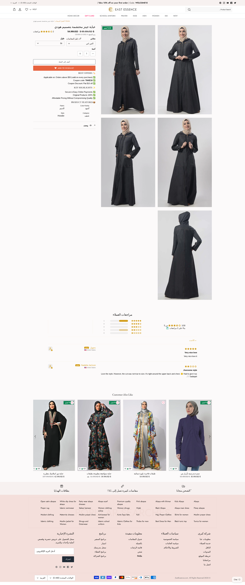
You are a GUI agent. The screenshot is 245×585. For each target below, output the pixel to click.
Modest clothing (47, 514)
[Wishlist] (26, 9)
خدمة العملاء (205, 543)
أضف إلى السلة (64, 62)
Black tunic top (181, 521)
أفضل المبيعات (59, 21)
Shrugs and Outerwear (83, 522)
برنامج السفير (100, 539)
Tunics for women (201, 521)
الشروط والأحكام (171, 547)
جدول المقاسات (135, 539)
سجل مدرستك (100, 547)
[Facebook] (231, 3)
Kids (135, 16)
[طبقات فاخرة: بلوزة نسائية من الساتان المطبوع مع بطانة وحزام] (144, 435)
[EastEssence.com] (122, 9)
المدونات (207, 551)
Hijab (138, 508)
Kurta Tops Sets (123, 514)
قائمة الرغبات (136, 547)
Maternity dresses (67, 514)
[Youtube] (228, 3)
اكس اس (89, 43)
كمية (93, 49)
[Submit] (189, 9)
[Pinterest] (220, 3)
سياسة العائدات (172, 543)
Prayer (124, 16)
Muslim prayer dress (202, 514)
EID (166, 16)
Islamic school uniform (103, 522)
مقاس (92, 38)
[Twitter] (235, 3)
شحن (140, 551)
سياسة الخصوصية (171, 539)
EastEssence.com (181, 578)
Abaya (196, 501)
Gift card (89, 16)
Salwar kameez (85, 508)
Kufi (137, 514)
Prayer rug (45, 508)
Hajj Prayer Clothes (163, 514)
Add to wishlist (66, 68)
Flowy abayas (199, 508)
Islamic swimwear (67, 508)
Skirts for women (181, 514)
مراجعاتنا (207, 560)
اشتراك (68, 559)
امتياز (103, 543)
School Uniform (107, 16)
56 (61, 43)
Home (68, 21)
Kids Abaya (179, 501)
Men (144, 16)
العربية (15, 3)
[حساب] (19, 9)
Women (155, 16)
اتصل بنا (207, 564)
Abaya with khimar (163, 501)
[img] (191, 349)
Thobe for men (142, 521)
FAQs (139, 556)
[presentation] (35, 436)
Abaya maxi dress (182, 508)
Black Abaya (160, 508)
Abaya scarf (103, 501)
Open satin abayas (48, 501)
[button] (136, 321)
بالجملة (139, 543)
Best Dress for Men (163, 521)
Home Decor (73, 16)
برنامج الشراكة (99, 556)
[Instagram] (224, 3)
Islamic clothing (47, 521)
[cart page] (14, 9)
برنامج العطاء (100, 551)
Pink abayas (141, 501)
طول (62, 38)
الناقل (208, 547)
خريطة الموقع (205, 556)
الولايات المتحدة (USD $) (29, 3)
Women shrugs (123, 508)
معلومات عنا (205, 539)
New (175, 16)
